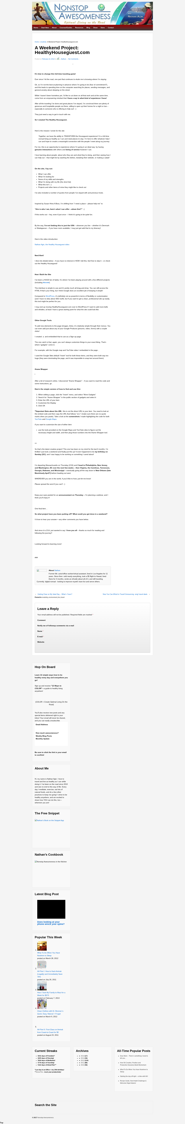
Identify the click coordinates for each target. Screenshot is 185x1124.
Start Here (45, 28)
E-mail (40, 637)
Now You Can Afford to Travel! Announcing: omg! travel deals (125, 594)
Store (103, 28)
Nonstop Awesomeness (46, 1117)
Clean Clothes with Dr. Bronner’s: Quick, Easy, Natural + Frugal (50, 1012)
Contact (111, 28)
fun (59, 597)
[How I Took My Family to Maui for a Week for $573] (42, 985)
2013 (82, 1058)
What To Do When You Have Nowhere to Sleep (48, 954)
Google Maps (51, 419)
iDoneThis (39, 1072)
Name (39, 631)
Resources (79, 28)
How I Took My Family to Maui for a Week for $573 (51, 994)
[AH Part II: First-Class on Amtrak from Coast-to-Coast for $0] (42, 1022)
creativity (43, 42)
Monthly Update (42, 739)
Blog (88, 28)
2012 (82, 1060)
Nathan (63, 59)
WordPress (50, 296)
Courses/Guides (66, 28)
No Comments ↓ (73, 59)
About (54, 28)
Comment (41, 620)
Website (40, 642)
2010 (82, 1065)
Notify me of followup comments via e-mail (55, 626)
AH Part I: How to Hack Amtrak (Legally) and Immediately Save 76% (49, 974)
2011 (82, 1063)
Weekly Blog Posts (44, 736)
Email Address (42, 724)
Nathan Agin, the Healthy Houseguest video (52, 244)
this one (46, 282)
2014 (82, 1056)
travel (63, 597)
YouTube (38, 419)
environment (53, 597)
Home (36, 28)
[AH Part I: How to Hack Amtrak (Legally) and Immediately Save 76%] (42, 964)
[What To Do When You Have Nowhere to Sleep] (42, 946)
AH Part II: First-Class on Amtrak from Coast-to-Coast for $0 (50, 1030)
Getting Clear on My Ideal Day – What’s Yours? (55, 594)
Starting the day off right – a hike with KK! (134, 1076)
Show (95, 28)
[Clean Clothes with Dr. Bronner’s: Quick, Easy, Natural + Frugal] (42, 1004)
